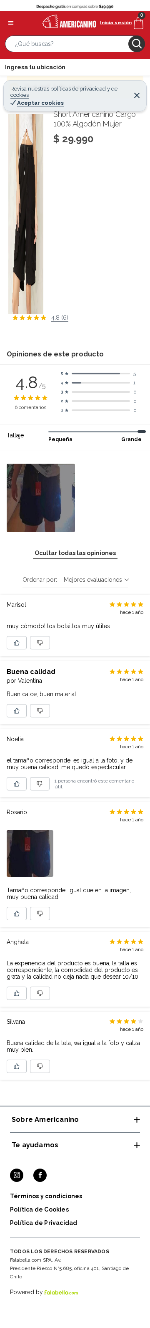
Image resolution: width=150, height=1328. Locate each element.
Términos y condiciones (46, 1196)
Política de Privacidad (43, 1222)
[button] (75, 45)
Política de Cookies (39, 1209)
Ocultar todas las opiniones (75, 553)
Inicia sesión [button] (116, 22)
